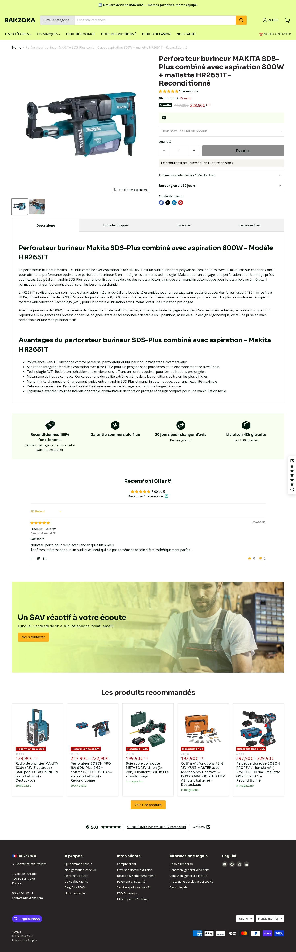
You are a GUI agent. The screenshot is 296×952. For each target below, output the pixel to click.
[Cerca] (241, 20)
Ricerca (16, 932)
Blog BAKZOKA (75, 887)
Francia (268, 918)
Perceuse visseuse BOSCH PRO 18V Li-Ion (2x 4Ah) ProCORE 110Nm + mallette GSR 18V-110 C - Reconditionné (258, 772)
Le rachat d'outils (76, 876)
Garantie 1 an (250, 225)
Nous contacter (75, 893)
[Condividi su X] (167, 202)
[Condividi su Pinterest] (180, 202)
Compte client (126, 864)
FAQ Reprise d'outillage (133, 899)
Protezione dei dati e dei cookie (191, 881)
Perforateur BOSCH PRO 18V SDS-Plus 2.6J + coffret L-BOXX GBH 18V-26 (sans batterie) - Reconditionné (91, 772)
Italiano (243, 918)
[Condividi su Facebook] (161, 202)
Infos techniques (115, 225)
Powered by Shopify (24, 940)
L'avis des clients (76, 881)
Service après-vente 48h (134, 887)
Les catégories (17, 34)
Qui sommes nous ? (78, 864)
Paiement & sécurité (131, 881)
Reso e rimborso (181, 864)
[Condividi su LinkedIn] (174, 202)
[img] (40, 523)
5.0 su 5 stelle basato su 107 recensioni (156, 827)
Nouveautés (186, 34)
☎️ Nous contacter (275, 34)
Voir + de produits (148, 805)
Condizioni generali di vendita (190, 870)
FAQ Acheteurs (127, 893)
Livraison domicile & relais (135, 870)
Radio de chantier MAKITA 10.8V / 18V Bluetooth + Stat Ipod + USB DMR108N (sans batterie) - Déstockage (37, 772)
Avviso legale (179, 887)
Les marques (47, 34)
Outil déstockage (80, 34)
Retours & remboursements (136, 876)
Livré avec (184, 225)
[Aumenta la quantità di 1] (194, 150)
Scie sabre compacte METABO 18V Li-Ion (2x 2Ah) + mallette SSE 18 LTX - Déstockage (147, 769)
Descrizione (45, 225)
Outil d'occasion (156, 34)
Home (16, 47)
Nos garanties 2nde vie (81, 870)
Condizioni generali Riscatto (189, 876)
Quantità (165, 141)
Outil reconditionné (118, 34)
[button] (169, 91)
